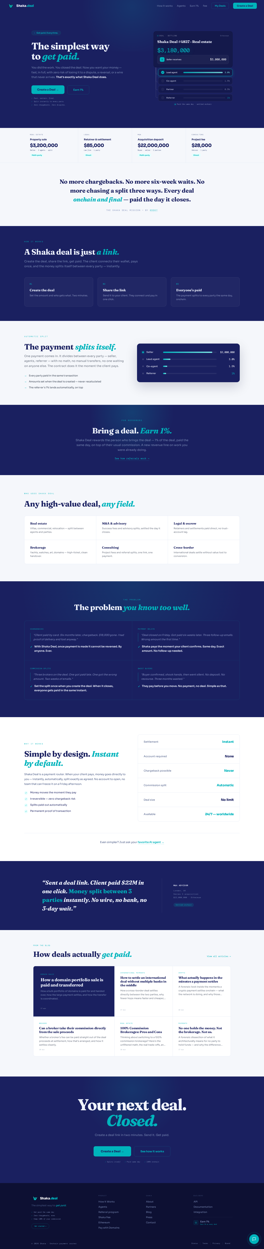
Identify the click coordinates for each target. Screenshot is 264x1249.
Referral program (108, 1212)
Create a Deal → (48, 89)
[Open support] (254, 1239)
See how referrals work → (132, 458)
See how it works (152, 1151)
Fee (205, 5)
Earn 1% (194, 5)
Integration (200, 1212)
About (150, 1201)
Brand (227, 1243)
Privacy (216, 1243)
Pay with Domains (108, 1227)
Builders (198, 1196)
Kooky (154, 210)
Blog (149, 1212)
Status (194, 1243)
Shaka (149, 1196)
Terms (205, 1243)
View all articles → (219, 956)
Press (149, 1217)
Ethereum (104, 1222)
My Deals (220, 5)
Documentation (203, 1206)
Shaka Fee (104, 1217)
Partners (151, 1206)
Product (102, 1196)
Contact (151, 1222)
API (196, 1201)
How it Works (106, 1201)
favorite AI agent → (151, 842)
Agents (181, 5)
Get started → (40, 1226)
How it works (165, 5)
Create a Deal (245, 5)
